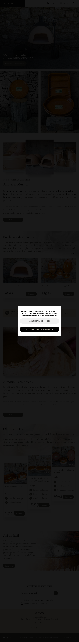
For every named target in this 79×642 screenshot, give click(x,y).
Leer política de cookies (39, 321)
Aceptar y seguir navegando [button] (39, 329)
